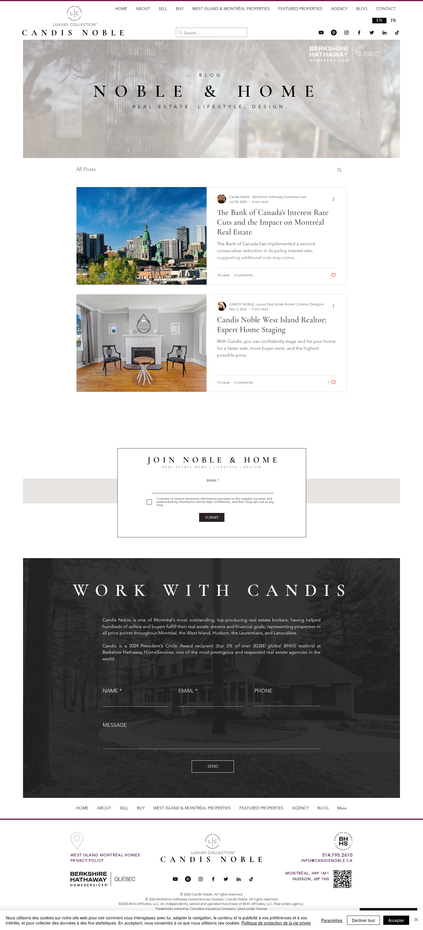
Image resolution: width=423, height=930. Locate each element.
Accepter (396, 920)
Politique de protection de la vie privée (276, 923)
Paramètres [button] (331, 920)
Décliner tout (363, 920)
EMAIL (212, 480)
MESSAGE (115, 725)
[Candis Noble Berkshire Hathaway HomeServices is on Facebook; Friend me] (213, 879)
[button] (339, 170)
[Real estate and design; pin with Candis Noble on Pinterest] (188, 879)
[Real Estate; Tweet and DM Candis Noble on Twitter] (226, 879)
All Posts (86, 169)
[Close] (416, 920)
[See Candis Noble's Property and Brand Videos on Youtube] (321, 32)
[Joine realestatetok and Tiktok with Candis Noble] (251, 879)
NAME (110, 690)
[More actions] (335, 198)
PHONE (263, 690)
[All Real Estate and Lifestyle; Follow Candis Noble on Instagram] (346, 32)
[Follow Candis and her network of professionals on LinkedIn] (384, 32)
